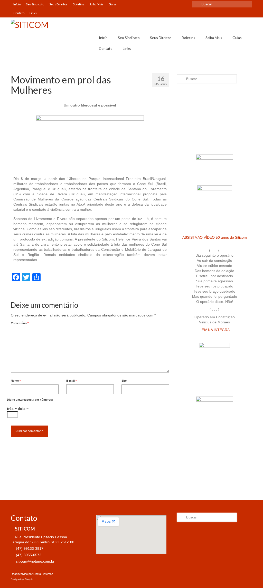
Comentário (20, 323)
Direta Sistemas (43, 573)
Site (124, 380)
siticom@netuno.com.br (34, 561)
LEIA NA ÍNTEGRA (215, 330)
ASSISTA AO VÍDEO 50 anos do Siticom (214, 237)
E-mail (71, 380)
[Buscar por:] (222, 4)
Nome (16, 380)
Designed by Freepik (22, 579)
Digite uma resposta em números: (30, 399)
